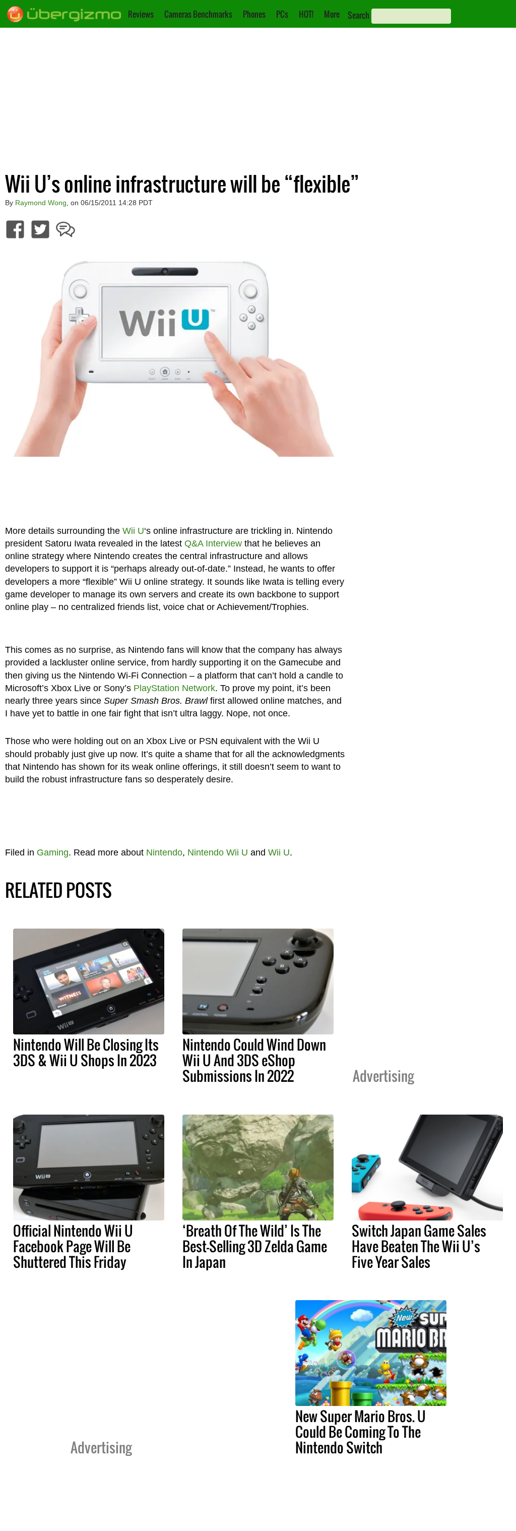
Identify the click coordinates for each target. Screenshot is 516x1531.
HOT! (306, 14)
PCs (282, 14)
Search (358, 15)
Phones (254, 14)
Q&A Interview (213, 543)
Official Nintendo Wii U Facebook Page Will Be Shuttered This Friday (73, 1246)
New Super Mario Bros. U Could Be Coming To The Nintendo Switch (360, 1431)
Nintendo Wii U (217, 852)
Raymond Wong (41, 203)
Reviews (141, 14)
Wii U (133, 531)
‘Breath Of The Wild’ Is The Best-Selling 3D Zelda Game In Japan (254, 1246)
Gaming (53, 852)
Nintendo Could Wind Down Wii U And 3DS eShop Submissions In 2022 (254, 1060)
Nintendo (164, 852)
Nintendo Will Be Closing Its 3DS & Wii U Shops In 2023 (86, 1052)
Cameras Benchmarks (198, 14)
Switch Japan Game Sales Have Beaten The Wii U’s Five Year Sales (419, 1246)
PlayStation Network (174, 688)
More (332, 14)
